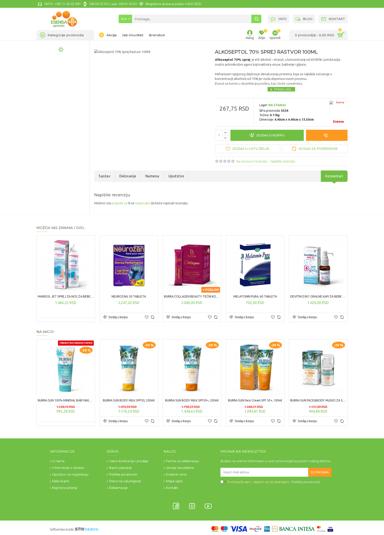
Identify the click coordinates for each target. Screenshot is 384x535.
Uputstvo (176, 176)
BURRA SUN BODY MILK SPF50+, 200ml (192, 400)
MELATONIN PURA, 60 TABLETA (255, 296)
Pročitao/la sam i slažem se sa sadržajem (272, 482)
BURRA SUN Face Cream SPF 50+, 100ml (255, 400)
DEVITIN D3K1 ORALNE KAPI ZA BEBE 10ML (318, 296)
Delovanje (127, 176)
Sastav (104, 176)
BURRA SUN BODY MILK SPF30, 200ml (129, 400)
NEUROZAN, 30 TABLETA (129, 296)
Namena (152, 176)
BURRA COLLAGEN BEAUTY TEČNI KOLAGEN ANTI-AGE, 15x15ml (192, 296)
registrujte (142, 203)
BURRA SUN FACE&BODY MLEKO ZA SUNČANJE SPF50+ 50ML (318, 400)
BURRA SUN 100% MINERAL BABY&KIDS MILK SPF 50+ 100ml (66, 400)
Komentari (334, 176)
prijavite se (120, 203)
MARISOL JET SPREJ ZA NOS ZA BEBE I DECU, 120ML (66, 296)
